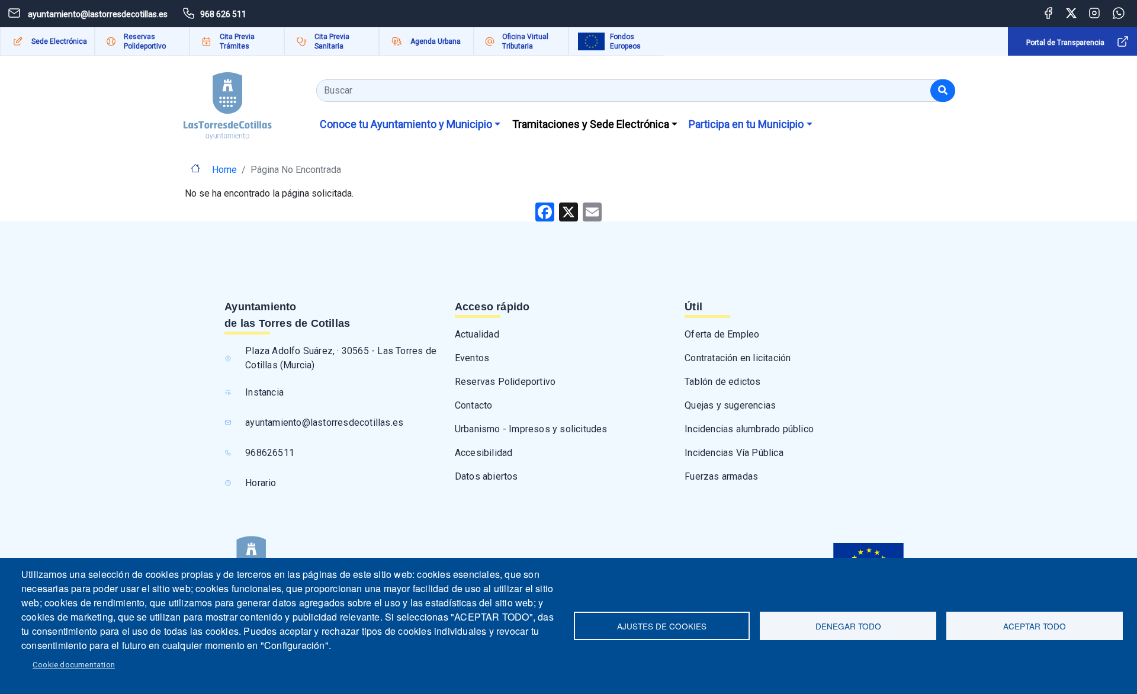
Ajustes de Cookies (661, 626)
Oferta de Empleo (722, 334)
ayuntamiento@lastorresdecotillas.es (324, 422)
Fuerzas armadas (721, 476)
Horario (260, 483)
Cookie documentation (74, 664)
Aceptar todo (1034, 626)
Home (224, 169)
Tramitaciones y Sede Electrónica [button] (590, 124)
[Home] (228, 101)
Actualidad (477, 334)
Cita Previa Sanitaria (331, 41)
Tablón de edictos (722, 381)
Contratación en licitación (738, 358)
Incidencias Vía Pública (734, 452)
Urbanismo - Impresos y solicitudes (531, 429)
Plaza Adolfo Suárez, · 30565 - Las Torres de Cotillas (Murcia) (340, 358)
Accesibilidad (484, 452)
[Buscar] (942, 90)
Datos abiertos (486, 476)
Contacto (474, 405)
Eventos (472, 358)
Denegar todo (848, 626)
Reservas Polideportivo (145, 41)
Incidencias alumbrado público (749, 429)
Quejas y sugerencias (730, 405)
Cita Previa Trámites (237, 41)
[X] (568, 211)
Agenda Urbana (435, 41)
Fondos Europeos (625, 41)
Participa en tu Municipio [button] (746, 124)
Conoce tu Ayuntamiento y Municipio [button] (406, 124)
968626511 (269, 452)
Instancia (264, 392)
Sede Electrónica (59, 41)
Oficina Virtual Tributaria (525, 41)
